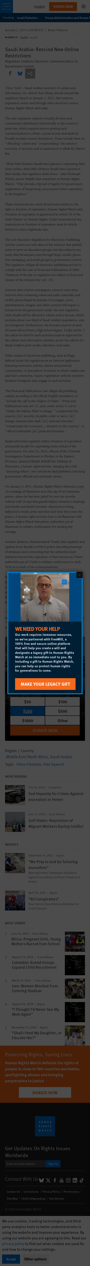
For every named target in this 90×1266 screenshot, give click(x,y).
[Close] (79, 575)
